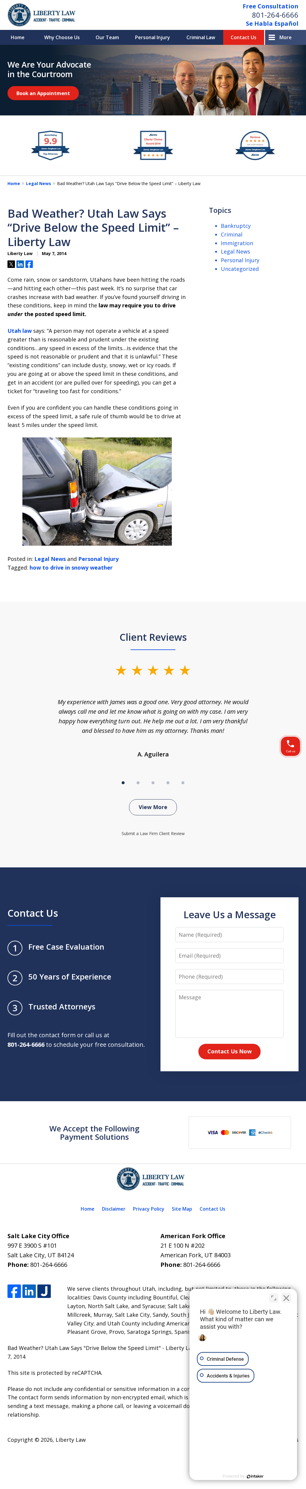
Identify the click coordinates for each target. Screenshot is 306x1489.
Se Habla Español (272, 23)
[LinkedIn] (29, 1291)
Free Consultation (271, 6)
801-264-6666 (275, 15)
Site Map (182, 1209)
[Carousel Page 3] (153, 782)
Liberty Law (71, 1439)
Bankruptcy (236, 225)
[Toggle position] (274, 1298)
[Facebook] (14, 1291)
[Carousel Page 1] (123, 782)
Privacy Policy (148, 1209)
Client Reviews (153, 636)
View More (153, 807)
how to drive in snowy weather (71, 567)
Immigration (237, 243)
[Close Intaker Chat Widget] (286, 1298)
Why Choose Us (62, 37)
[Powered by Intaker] (255, 1476)
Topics (220, 210)
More (285, 37)
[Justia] (44, 1291)
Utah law (19, 330)
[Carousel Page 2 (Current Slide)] (138, 782)
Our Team (107, 37)
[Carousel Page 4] (167, 782)
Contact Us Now (229, 1051)
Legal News (38, 183)
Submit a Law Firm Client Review (153, 833)
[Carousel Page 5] (182, 782)
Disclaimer (114, 1209)
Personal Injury (152, 37)
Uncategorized (240, 268)
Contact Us (243, 37)
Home (18, 37)
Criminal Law (200, 37)
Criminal (231, 234)
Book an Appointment (43, 93)
